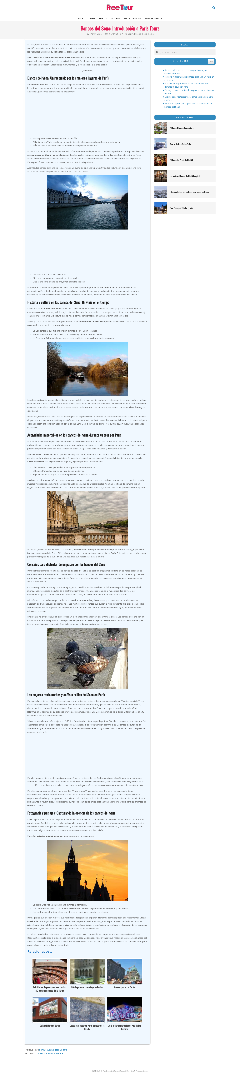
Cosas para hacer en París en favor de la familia (87, 1027)
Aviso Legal (131, 1071)
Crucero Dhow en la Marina (49, 1053)
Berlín (130, 33)
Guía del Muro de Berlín (50, 1025)
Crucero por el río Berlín (124, 987)
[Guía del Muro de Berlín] (49, 998)
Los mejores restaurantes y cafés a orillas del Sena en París (188, 98)
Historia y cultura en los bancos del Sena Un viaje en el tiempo (189, 78)
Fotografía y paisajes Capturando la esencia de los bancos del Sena (188, 105)
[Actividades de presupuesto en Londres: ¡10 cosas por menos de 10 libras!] (49, 960)
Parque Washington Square (53, 1049)
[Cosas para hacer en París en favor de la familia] (87, 998)
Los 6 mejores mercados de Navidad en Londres (124, 1027)
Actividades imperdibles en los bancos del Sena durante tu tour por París (186, 85)
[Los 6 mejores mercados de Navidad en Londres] (124, 998)
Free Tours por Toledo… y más (181, 207)
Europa (137, 33)
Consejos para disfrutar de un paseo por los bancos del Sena (189, 92)
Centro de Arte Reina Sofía (180, 144)
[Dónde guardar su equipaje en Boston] (87, 960)
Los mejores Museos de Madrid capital (185, 176)
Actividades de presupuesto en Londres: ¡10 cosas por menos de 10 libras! (50, 989)
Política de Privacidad (118, 1071)
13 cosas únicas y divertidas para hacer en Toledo (189, 192)
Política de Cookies (142, 1071)
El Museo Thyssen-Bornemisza (182, 128)
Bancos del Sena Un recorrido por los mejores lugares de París (186, 72)
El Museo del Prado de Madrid (181, 160)
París (144, 33)
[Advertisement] (87, 115)
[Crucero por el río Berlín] (124, 960)
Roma (151, 33)
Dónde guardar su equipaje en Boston (87, 987)
